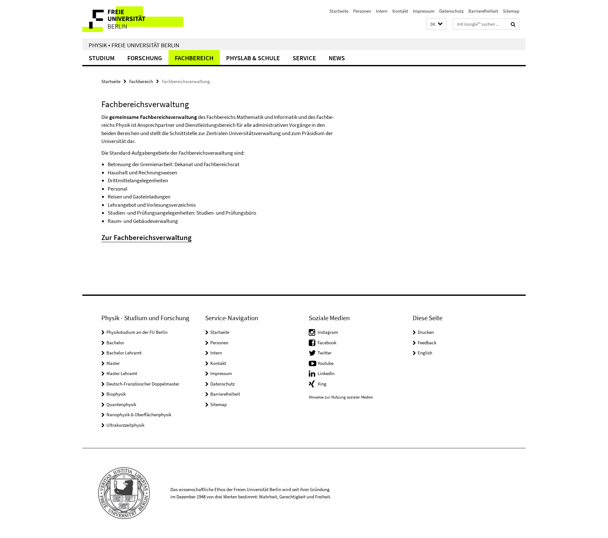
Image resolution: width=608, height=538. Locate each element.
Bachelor (115, 343)
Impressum (423, 11)
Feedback (427, 343)
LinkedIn (326, 373)
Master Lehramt (121, 373)
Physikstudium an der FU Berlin (137, 332)
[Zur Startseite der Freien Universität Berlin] (135, 19)
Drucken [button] (426, 332)
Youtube (325, 363)
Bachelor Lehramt (124, 353)
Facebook (327, 343)
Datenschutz (451, 11)
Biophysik (116, 394)
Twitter (325, 353)
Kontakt (400, 11)
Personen (362, 11)
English (425, 353)
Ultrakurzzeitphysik (125, 425)
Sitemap (511, 11)
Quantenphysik (121, 404)
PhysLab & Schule (253, 58)
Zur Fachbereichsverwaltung (146, 237)
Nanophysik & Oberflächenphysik (138, 415)
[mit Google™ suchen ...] (513, 24)
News (337, 58)
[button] (436, 24)
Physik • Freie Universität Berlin (134, 45)
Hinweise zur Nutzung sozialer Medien (341, 397)
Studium (102, 58)
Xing (322, 384)
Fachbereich (194, 58)
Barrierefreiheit (483, 11)
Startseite (338, 11)
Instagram (328, 332)
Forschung (144, 58)
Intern (382, 11)
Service (304, 58)
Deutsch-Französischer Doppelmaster (142, 384)
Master (113, 363)
